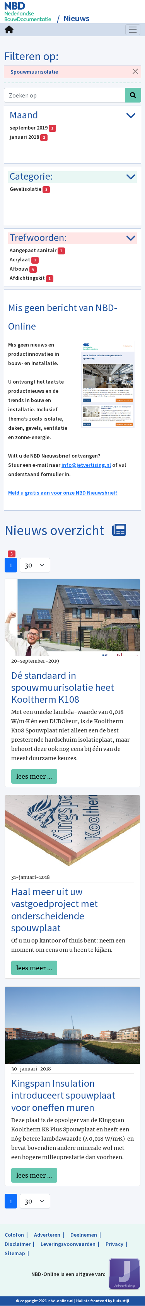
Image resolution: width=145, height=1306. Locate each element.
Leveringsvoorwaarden (68, 1243)
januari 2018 (27, 136)
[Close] (135, 71)
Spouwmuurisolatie (34, 71)
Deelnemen (83, 1234)
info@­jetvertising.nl (86, 464)
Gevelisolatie (28, 188)
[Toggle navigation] (133, 29)
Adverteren (47, 1234)
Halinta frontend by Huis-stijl (102, 1300)
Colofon (14, 1234)
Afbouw (22, 268)
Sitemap (15, 1253)
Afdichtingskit (30, 277)
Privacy (114, 1243)
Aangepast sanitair (36, 250)
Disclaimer (18, 1243)
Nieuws (76, 18)
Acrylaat (23, 259)
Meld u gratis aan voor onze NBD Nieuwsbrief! (63, 492)
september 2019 (31, 127)
